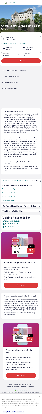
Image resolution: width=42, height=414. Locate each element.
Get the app (21, 285)
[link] (21, 221)
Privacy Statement (8, 412)
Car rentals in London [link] (8, 201)
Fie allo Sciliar (11, 39)
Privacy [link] (11, 384)
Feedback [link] (31, 386)
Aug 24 (28, 49)
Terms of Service (19, 412)
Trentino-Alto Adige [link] (12, 70)
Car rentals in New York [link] (9, 193)
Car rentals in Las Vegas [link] (9, 189)
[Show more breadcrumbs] (3, 70)
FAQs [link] (30, 384)
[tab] (15, 181)
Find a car (21, 61)
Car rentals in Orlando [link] (9, 197)
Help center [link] (25, 384)
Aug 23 (8, 49)
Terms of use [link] (17, 384)
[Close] (39, 396)
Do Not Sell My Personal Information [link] (17, 386)
